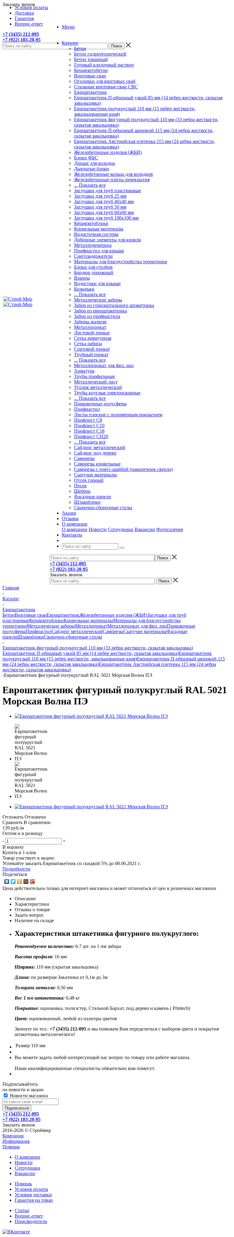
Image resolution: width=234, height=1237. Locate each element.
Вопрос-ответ (29, 1215)
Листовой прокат (92, 332)
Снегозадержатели (93, 256)
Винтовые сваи (90, 75)
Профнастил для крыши (99, 250)
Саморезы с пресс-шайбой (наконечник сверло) (123, 469)
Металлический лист (96, 381)
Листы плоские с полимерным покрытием (118, 414)
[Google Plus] (32, 881)
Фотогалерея (169, 529)
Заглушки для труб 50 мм (100, 207)
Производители (31, 1221)
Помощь (11, 1146)
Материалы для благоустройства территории (120, 261)
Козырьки (84, 288)
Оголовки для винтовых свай (105, 81)
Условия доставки (33, 1194)
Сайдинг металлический (99, 447)
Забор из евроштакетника (100, 310)
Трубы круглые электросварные (107, 392)
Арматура (84, 370)
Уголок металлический (98, 387)
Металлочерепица (93, 245)
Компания (12, 1135)
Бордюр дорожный (93, 272)
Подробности (16, 868)
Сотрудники (120, 529)
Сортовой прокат (92, 349)
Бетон (80, 48)
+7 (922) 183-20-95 (21, 39)
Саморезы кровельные (97, 463)
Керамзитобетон (91, 70)
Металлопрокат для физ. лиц (104, 365)
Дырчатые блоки (91, 168)
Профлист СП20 (91, 436)
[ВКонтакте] (7, 881)
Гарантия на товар (34, 1200)
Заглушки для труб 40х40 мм (104, 201)
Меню (68, 26)
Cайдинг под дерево (95, 452)
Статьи (22, 1210)
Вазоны (82, 278)
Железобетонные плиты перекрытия (112, 179)
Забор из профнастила (97, 316)
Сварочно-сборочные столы (103, 507)
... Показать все (90, 185)
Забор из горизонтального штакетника (114, 305)
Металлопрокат (90, 327)
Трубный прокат (91, 354)
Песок (80, 485)
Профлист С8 (88, 420)
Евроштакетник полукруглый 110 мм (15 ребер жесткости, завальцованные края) (107, 656)
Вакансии (145, 529)
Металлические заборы (98, 299)
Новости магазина (28, 1095)
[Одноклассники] (19, 881)
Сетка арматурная (92, 338)
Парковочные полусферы (100, 403)
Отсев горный (89, 480)
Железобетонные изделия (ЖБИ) (108, 152)
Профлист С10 (89, 425)
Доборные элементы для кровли (107, 239)
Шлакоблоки (87, 502)
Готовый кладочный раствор (104, 64)
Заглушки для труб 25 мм (100, 196)
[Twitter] (13, 881)
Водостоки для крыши (97, 283)
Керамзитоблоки (91, 223)
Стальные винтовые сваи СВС (106, 86)
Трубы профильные (94, 376)
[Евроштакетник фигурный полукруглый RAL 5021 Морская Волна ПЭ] (91, 716)
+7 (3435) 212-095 (20, 34)
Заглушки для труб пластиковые (107, 190)
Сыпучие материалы (95, 474)
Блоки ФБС (86, 157)
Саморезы (84, 458)
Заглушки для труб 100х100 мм (106, 217)
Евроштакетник (90, 92)
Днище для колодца (94, 163)
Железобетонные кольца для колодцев (113, 174)
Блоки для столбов (93, 267)
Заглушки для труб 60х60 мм (104, 212)
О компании (74, 529)
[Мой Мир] (26, 881)
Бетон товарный (91, 59)
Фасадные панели (92, 496)
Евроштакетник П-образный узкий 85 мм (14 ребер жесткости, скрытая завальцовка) (90, 653)
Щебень (82, 491)
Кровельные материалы (98, 228)
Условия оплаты (31, 1189)
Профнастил (87, 409)
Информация (16, 1141)
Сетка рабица (88, 343)
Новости (98, 529)
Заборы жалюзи (90, 321)
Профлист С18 (89, 431)
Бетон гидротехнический (100, 53)
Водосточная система (96, 234)
